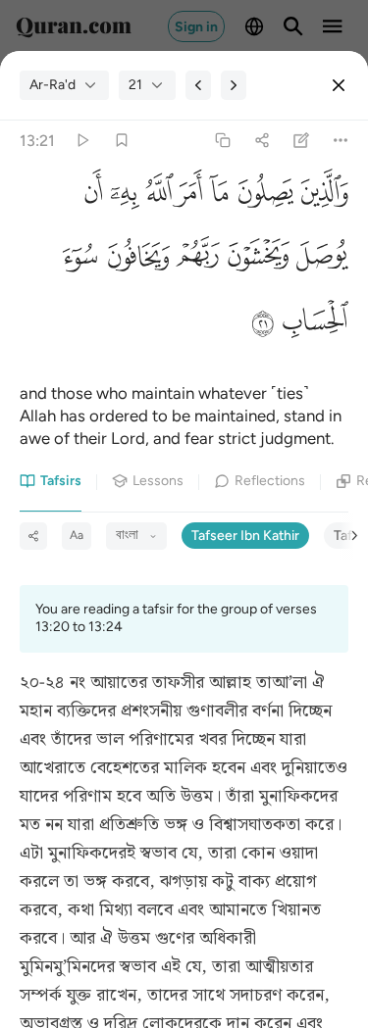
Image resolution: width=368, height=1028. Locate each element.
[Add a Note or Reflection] (302, 140)
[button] (320, 197)
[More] (341, 140)
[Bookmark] (121, 140)
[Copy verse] (222, 140)
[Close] (338, 85)
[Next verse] (233, 85)
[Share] (261, 140)
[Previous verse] (198, 85)
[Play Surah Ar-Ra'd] (82, 140)
